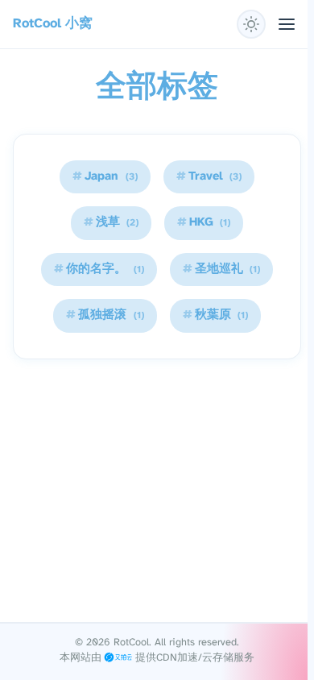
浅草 (111, 222)
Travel (209, 176)
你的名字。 (98, 269)
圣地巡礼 (221, 269)
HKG (203, 222)
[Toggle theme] (251, 24)
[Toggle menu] (286, 24)
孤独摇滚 (104, 315)
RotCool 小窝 (53, 24)
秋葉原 (215, 315)
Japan (104, 176)
